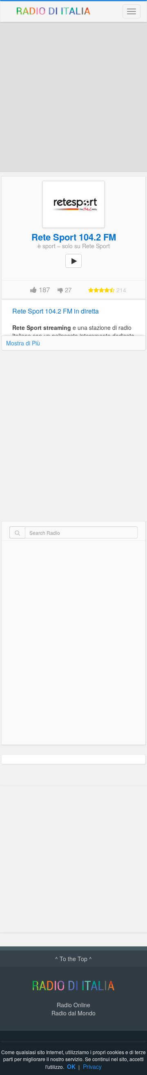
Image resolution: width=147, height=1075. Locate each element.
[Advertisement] (73, 97)
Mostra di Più (23, 343)
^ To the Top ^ (73, 959)
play (78, 266)
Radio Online (73, 1005)
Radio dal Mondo (73, 1013)
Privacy (92, 1066)
